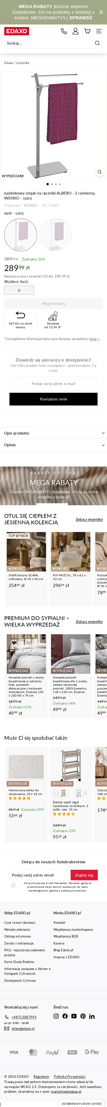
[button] (20, 798)
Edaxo (8, 63)
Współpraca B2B (66, 936)
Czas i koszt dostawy (19, 922)
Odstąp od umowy (17, 936)
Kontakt (59, 922)
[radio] (20, 234)
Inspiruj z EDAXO (67, 957)
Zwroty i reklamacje (19, 943)
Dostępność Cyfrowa (20, 980)
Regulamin (41, 1076)
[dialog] (81, 1103)
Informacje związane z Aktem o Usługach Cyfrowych (27, 971)
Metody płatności (17, 930)
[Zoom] (99, 171)
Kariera (59, 943)
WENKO (30, 205)
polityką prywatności (73, 890)
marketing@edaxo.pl (66, 1092)
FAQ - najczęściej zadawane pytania (24, 952)
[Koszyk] (87, 31)
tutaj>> (94, 339)
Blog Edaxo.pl (63, 950)
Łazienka (22, 63)
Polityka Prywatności (69, 1076)
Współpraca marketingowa (73, 930)
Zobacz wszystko (89, 519)
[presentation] (86, 793)
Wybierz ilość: (16, 281)
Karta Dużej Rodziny (19, 962)
